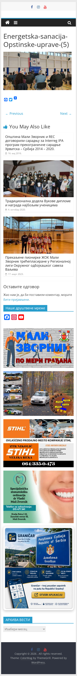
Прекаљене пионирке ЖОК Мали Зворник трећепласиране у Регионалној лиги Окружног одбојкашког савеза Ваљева (38, 263)
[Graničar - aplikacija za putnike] (38, 568)
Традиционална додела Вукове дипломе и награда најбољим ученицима (38, 203)
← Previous (14, 113)
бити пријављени (16, 300)
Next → (66, 113)
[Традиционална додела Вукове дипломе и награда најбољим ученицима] (38, 163)
